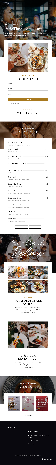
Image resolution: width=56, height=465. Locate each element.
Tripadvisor (48, 459)
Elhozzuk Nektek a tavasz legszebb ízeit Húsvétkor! (13, 399)
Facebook (42, 459)
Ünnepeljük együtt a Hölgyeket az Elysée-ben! (27, 400)
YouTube (51, 459)
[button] (21, 227)
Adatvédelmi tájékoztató (35, 455)
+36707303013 (34, 440)
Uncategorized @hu (14, 407)
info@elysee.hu (33, 444)
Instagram (45, 459)
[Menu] (49, 3)
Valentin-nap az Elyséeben (42, 403)
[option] (18, 57)
